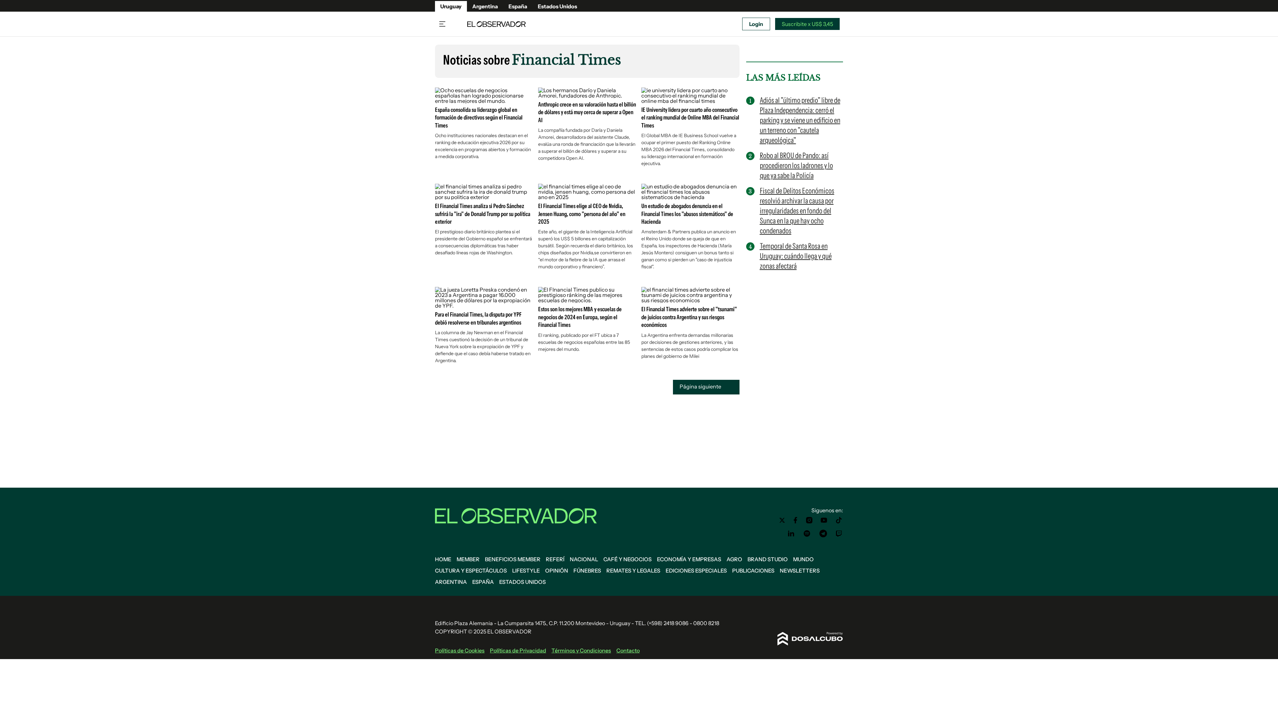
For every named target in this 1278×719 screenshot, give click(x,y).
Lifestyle (526, 570)
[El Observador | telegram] (823, 534)
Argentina (485, 6)
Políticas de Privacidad (518, 650)
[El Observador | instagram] (809, 520)
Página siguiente (701, 386)
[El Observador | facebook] (795, 520)
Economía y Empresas (689, 559)
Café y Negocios (627, 559)
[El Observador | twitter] (782, 520)
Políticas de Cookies (460, 650)
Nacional (584, 559)
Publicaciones (753, 570)
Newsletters (800, 570)
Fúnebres (587, 570)
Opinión (556, 570)
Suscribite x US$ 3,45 (807, 24)
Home (443, 559)
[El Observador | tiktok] (839, 520)
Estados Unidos (557, 6)
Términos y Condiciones (581, 650)
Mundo (803, 559)
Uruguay (451, 6)
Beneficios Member (512, 559)
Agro (734, 559)
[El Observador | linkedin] (791, 534)
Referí (555, 559)
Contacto (628, 650)
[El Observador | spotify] (807, 534)
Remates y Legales (633, 570)
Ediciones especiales (696, 570)
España (518, 6)
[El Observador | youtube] (824, 520)
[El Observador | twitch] (839, 534)
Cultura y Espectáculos (471, 570)
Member (468, 559)
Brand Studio (767, 559)
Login (756, 24)
